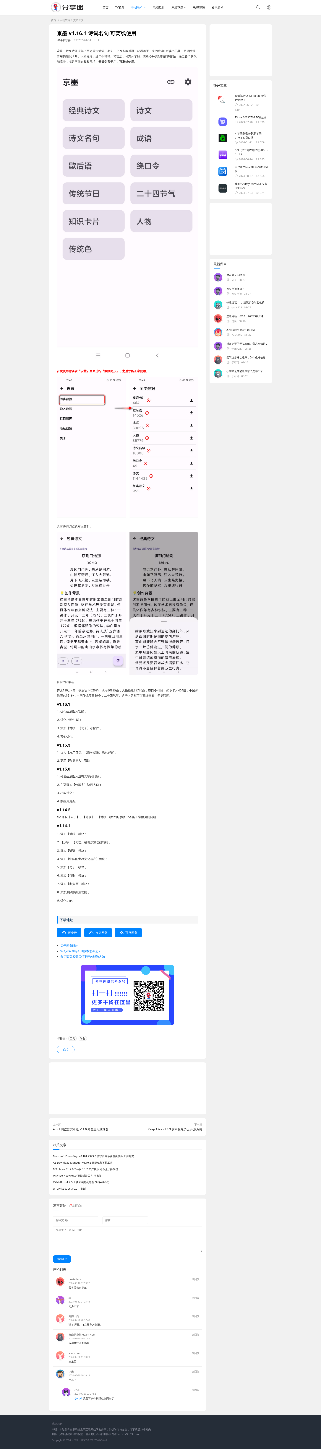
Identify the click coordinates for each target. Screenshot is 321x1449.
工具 (72, 1038)
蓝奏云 (72, 933)
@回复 (196, 1279)
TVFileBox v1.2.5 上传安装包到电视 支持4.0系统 (81, 1182)
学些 (82, 1038)
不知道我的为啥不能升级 (240, 330)
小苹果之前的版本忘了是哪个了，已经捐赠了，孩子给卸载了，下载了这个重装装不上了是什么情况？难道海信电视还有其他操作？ (247, 371)
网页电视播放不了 (236, 288)
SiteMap (57, 1423)
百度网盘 (131, 933)
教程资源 (199, 7)
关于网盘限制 (69, 946)
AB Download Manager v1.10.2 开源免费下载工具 (83, 1162)
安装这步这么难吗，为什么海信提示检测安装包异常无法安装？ (247, 357)
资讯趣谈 (217, 7)
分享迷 (75, 1440)
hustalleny (75, 1279)
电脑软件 (159, 7)
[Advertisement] (127, 1088)
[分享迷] (68, 11)
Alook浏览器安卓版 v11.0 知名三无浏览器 (80, 1129)
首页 (105, 7)
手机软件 (137, 7)
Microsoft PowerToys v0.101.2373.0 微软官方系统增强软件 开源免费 (93, 1156)
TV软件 (120, 7)
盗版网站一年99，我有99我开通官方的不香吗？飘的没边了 (247, 316)
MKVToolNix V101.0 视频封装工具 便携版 (77, 1175)
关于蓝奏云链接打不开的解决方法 (82, 956)
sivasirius (74, 1353)
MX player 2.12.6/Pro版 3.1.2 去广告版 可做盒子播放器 (85, 1169)
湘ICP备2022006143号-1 (94, 1440)
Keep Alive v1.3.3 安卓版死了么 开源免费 (175, 1129)
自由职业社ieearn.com (82, 1334)
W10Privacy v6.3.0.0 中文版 (69, 1188)
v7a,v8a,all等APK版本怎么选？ (80, 951)
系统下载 (177, 7)
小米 (71, 1371)
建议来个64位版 (235, 275)
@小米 (78, 1398)
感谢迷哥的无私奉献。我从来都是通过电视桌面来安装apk (247, 343)
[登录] (269, 8)
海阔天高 (74, 1316)
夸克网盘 (101, 933)
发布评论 (62, 1259)
